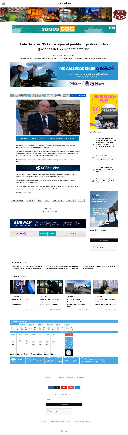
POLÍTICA (81, 200)
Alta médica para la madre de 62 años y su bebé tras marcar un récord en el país (105, 302)
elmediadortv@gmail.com (83, 421)
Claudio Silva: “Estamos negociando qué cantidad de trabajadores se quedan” (105, 158)
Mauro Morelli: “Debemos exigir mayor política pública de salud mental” (49, 302)
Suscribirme (104, 240)
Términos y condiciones (65, 377)
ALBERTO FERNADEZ (17, 200)
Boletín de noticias (98, 230)
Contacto (48, 377)
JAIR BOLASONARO (58, 200)
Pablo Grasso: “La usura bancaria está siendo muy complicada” (22, 302)
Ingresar (81, 377)
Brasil (39, 200)
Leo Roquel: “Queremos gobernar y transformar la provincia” (104, 169)
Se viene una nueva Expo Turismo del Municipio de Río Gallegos (105, 181)
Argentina (30, 200)
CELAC (47, 200)
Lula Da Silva (70, 200)
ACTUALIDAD (57, 55)
